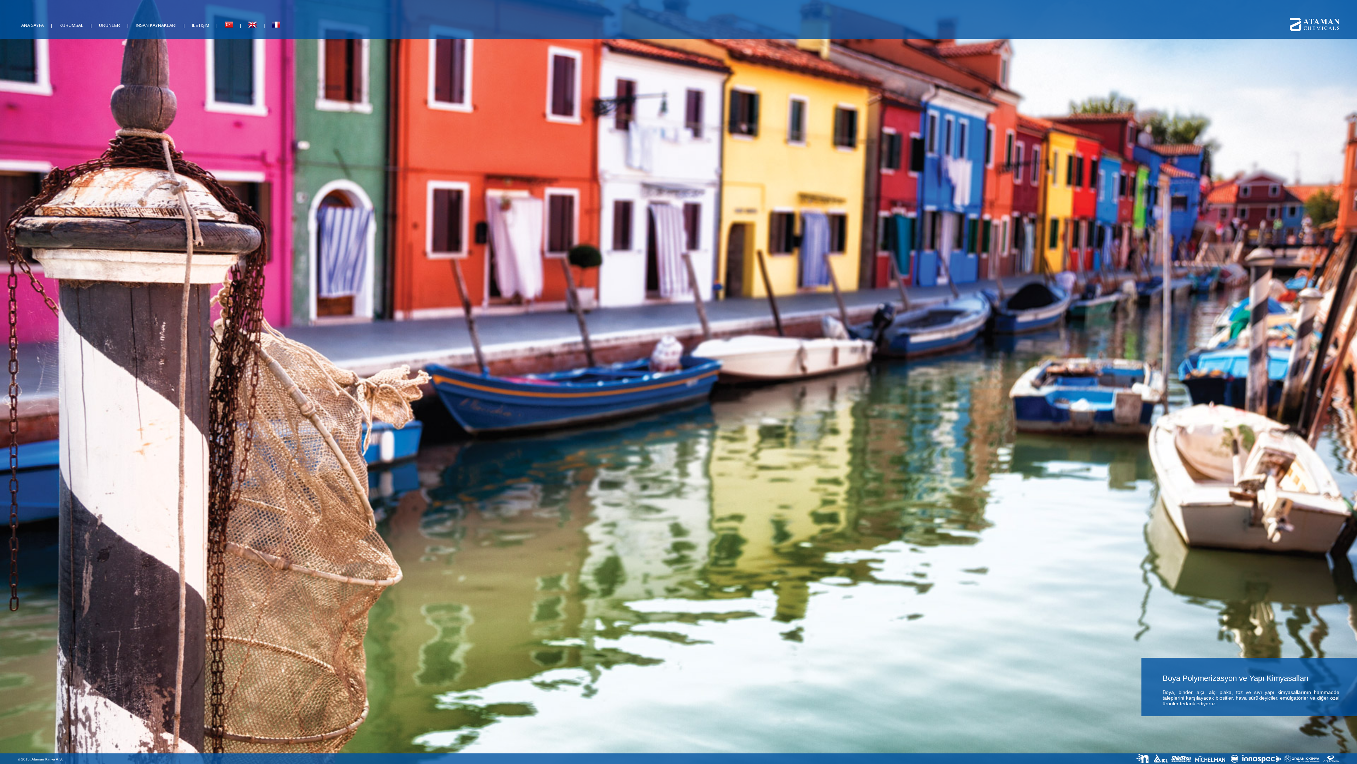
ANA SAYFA (32, 25)
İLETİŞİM (200, 25)
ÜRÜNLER (109, 25)
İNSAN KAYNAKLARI (156, 25)
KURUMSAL (71, 25)
